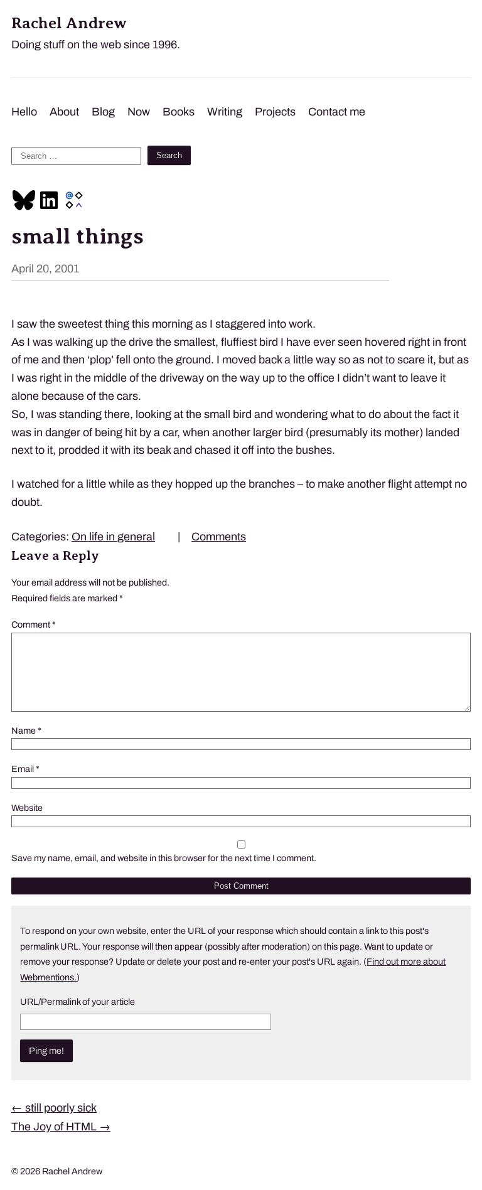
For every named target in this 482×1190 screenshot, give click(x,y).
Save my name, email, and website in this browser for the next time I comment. (163, 858)
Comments (218, 536)
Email (25, 769)
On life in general (113, 536)
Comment (33, 624)
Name (26, 731)
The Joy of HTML (60, 1126)
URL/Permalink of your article (77, 1002)
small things (77, 236)
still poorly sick (54, 1108)
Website (27, 808)
